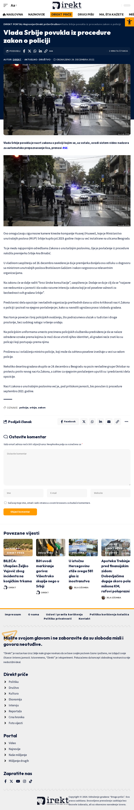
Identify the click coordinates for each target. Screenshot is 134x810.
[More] (51, 51)
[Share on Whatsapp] (34, 51)
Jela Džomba (81, 587)
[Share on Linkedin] (40, 51)
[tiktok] (30, 781)
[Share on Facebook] (24, 51)
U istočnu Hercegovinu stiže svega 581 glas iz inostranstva (81, 571)
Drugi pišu (45, 553)
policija (23, 407)
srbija (33, 407)
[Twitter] (11, 781)
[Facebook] (5, 781)
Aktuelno (30, 59)
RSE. (65, 148)
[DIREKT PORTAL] (67, 5)
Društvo (44, 59)
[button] (129, 21)
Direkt (17, 59)
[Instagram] (24, 781)
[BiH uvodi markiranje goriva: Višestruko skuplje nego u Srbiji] (50, 547)
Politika (78, 553)
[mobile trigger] (6, 5)
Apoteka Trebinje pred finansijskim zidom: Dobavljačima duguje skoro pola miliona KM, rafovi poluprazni (116, 576)
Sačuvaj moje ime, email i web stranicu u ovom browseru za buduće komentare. (49, 502)
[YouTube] (18, 781)
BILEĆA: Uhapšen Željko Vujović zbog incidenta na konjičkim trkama (17, 571)
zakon (42, 407)
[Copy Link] (45, 51)
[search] (118, 5)
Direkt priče (15, 553)
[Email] (109, 421)
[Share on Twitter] (29, 51)
